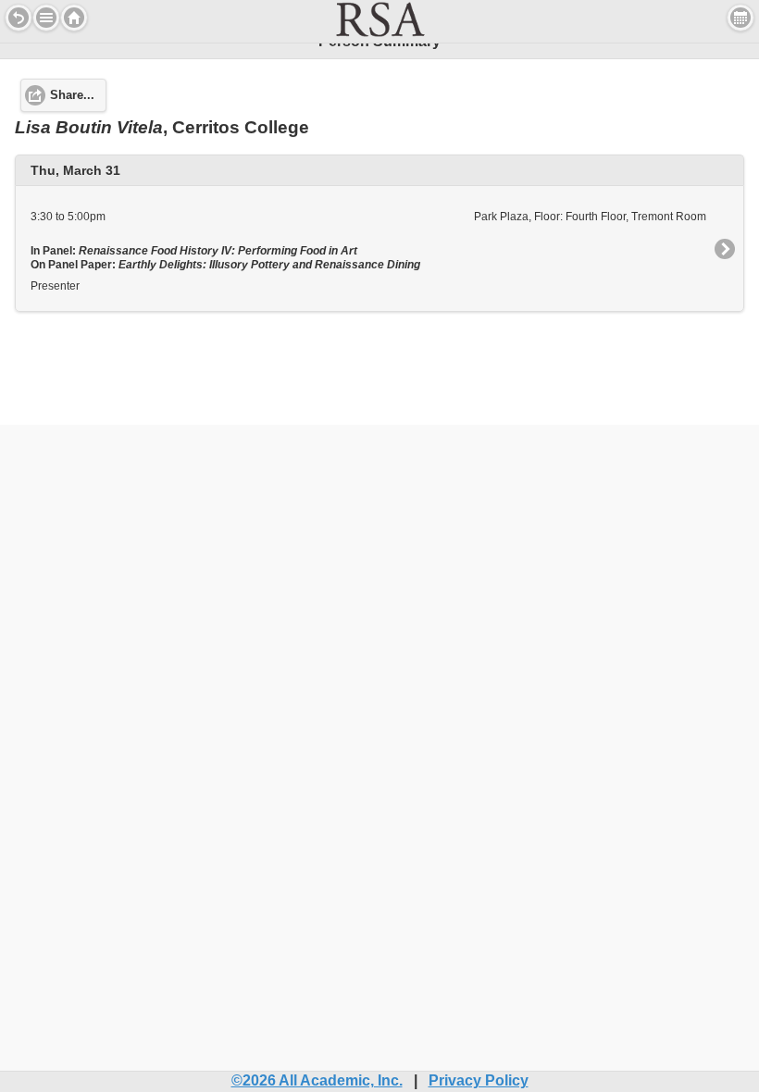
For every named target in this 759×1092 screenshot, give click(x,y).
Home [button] (74, 17)
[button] (46, 17)
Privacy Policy (479, 1080)
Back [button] (18, 17)
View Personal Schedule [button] (740, 17)
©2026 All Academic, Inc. (317, 1080)
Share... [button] (72, 95)
